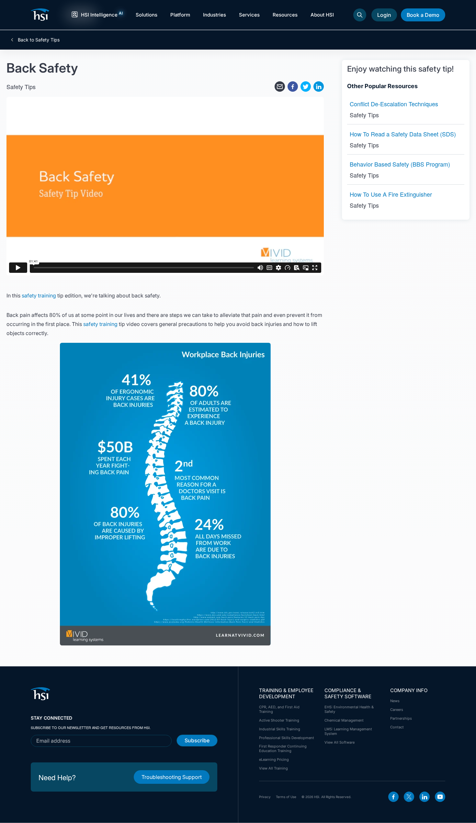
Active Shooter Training (279, 720)
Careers (396, 709)
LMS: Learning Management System (348, 731)
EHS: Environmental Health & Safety (349, 709)
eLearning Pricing (274, 759)
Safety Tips (21, 86)
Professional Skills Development (286, 738)
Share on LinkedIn (318, 86)
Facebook (393, 797)
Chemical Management (344, 720)
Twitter (409, 797)
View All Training (273, 768)
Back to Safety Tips (38, 40)
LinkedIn (424, 797)
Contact (397, 727)
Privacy (265, 796)
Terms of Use (286, 796)
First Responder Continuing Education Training (283, 748)
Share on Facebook (293, 86)
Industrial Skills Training (279, 729)
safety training (39, 295)
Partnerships (401, 718)
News (395, 701)
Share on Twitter (305, 86)
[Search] (359, 14)
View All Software (339, 742)
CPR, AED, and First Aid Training (279, 709)
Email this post (280, 86)
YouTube (440, 797)
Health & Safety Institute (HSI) (41, 14)
